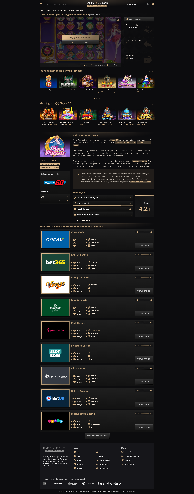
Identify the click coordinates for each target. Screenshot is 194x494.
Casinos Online (130, 4)
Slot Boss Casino (81, 345)
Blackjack (67, 4)
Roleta (57, 4)
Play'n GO (114, 140)
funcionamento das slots (140, 182)
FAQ (141, 4)
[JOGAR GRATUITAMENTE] (68, 81)
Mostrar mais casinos (97, 436)
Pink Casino (78, 323)
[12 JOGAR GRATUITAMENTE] (48, 113)
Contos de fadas (144, 142)
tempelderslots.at (71, 491)
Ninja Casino (78, 368)
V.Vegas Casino (80, 277)
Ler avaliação (114, 65)
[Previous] (149, 72)
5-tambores (131, 142)
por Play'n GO (94, 15)
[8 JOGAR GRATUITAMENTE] (127, 81)
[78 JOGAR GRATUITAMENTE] (48, 81)
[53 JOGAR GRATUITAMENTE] (107, 81)
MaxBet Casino (80, 300)
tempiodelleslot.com (114, 491)
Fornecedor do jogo (132, 25)
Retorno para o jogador (134, 40)
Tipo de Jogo (130, 56)
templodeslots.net (129, 491)
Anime (76, 145)
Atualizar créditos (99, 65)
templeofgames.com (86, 491)
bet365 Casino (79, 255)
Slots (48, 4)
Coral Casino (78, 232)
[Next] (152, 72)
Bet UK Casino (79, 391)
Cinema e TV (120, 142)
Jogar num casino (135, 19)
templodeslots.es (100, 491)
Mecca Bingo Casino (83, 413)
